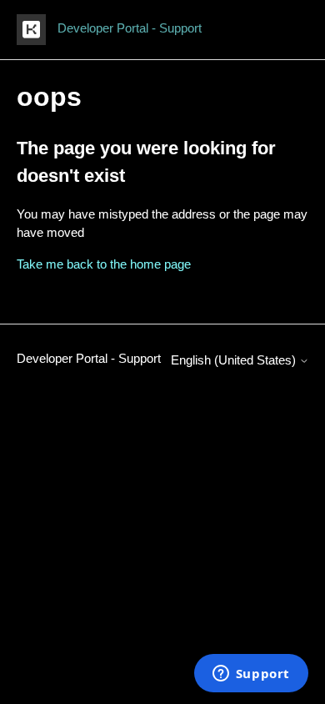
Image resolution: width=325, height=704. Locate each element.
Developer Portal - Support (89, 358)
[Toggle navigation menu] (279, 30)
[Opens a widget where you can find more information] (250, 675)
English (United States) (235, 360)
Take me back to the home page (104, 264)
